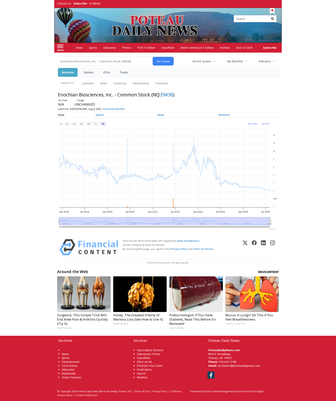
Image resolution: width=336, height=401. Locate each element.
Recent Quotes (201, 61)
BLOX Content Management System (223, 391)
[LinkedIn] (263, 247)
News (103, 83)
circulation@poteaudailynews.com (239, 366)
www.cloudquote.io (188, 240)
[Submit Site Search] (272, 18)
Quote (100, 115)
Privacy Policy (179, 249)
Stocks (88, 72)
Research (224, 115)
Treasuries (161, 83)
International (141, 83)
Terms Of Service (203, 249)
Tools (124, 72)
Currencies (120, 83)
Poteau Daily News (88, 391)
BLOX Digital (256, 391)
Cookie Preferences (87, 395)
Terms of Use (141, 391)
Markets (68, 72)
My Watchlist (235, 61)
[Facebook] (254, 247)
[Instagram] (272, 247)
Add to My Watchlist (113, 109)
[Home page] (168, 19)
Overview (88, 83)
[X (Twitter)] (245, 247)
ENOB (167, 94)
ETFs (106, 72)
